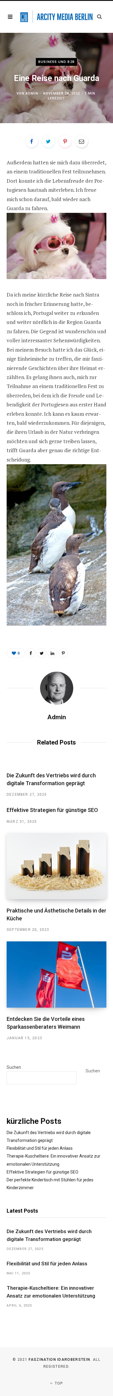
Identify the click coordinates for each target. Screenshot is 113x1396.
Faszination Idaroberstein (59, 1359)
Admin (32, 93)
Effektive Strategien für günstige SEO (52, 810)
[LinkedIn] (52, 653)
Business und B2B (56, 62)
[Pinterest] (65, 141)
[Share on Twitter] (48, 141)
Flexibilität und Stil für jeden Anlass (40, 1148)
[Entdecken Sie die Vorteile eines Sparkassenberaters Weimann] (56, 974)
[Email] (81, 141)
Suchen (14, 1067)
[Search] (99, 16)
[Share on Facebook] (31, 141)
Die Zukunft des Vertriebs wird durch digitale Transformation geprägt (49, 1235)
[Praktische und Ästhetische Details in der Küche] (56, 866)
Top (58, 1383)
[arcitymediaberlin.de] (56, 17)
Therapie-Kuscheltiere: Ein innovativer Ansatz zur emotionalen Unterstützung (51, 1292)
